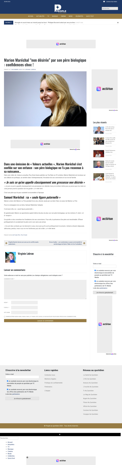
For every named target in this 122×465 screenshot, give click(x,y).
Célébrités (79, 16)
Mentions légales (50, 379)
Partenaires (48, 387)
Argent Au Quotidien (89, 398)
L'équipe (47, 391)
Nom (6, 302)
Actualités (40, 16)
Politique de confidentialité (53, 383)
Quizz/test (90, 16)
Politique (24, 235)
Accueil (30, 16)
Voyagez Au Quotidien (90, 414)
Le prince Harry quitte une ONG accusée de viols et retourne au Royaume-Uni (110, 140)
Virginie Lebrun (30, 69)
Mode (71, 16)
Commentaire (9, 279)
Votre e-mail (97, 264)
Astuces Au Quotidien (90, 383)
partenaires (103, 288)
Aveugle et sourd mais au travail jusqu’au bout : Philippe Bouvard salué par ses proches (49, 22)
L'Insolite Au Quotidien (90, 387)
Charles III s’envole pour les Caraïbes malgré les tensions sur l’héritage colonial (110, 163)
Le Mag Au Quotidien (90, 394)
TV (48, 16)
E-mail (6, 307)
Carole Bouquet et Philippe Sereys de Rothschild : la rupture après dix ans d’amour (110, 176)
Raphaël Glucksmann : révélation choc (110, 151)
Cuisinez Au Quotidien (90, 410)
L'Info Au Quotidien (89, 379)
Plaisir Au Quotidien (89, 402)
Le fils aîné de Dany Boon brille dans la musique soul (109, 128)
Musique (55, 16)
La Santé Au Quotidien (90, 375)
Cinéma (63, 16)
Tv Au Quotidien (88, 391)
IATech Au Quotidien (90, 406)
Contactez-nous (111, 1)
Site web (7, 312)
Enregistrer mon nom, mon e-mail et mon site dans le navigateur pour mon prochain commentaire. (41, 316)
